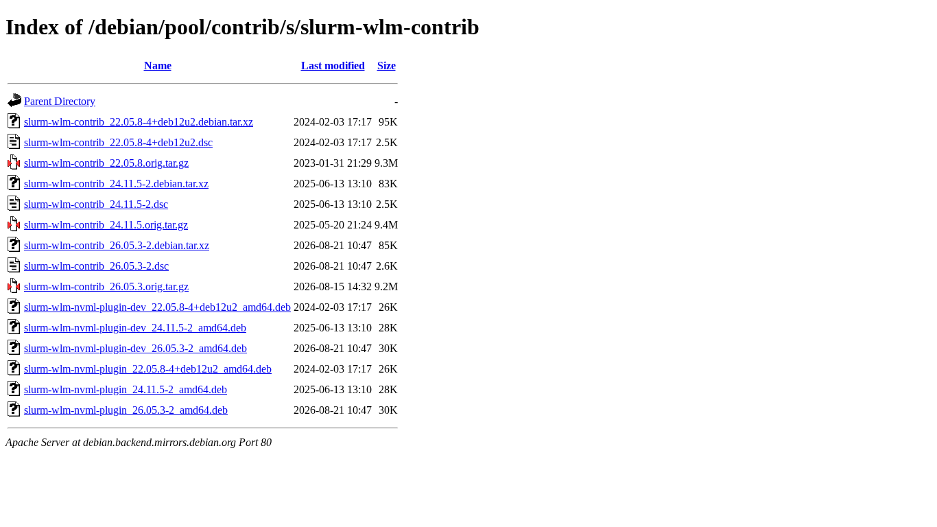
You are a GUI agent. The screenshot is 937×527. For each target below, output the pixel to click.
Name (157, 65)
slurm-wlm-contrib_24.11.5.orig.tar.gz (106, 225)
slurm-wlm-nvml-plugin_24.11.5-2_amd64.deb (125, 389)
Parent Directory (59, 101)
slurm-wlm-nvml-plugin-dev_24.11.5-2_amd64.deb (135, 327)
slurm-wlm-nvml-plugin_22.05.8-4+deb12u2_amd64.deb (148, 369)
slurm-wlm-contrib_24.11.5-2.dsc (96, 204)
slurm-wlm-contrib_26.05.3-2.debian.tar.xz (116, 245)
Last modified (333, 65)
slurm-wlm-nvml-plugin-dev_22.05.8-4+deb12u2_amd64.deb (157, 307)
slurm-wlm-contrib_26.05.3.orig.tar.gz (106, 286)
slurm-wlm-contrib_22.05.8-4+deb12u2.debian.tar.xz (138, 122)
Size (386, 65)
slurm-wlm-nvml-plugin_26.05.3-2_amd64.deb (126, 410)
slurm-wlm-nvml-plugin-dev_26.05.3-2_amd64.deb (135, 348)
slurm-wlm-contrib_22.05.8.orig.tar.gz (106, 163)
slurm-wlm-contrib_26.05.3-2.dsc (96, 266)
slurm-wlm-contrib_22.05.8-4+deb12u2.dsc (118, 142)
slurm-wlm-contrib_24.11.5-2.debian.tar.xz (116, 183)
